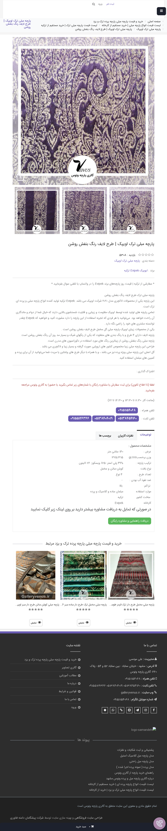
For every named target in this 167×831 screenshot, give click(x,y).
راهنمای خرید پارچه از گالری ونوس (134, 773)
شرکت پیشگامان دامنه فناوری (27, 818)
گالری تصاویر (69, 667)
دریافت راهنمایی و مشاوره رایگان (129, 521)
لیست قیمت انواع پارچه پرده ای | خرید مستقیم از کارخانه (121, 784)
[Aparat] (129, 710)
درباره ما (71, 683)
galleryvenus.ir (130, 692)
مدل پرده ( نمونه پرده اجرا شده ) (135, 767)
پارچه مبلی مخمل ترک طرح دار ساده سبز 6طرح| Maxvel (77, 604)
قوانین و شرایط (67, 691)
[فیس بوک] (154, 710)
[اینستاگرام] (146, 710)
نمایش (129, 623)
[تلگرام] (137, 710)
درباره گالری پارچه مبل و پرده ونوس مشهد (130, 778)
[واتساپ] (113, 710)
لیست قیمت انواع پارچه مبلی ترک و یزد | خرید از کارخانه (121, 790)
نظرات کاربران (125, 435)
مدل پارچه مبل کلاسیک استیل (137, 755)
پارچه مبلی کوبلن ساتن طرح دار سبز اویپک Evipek (32, 604)
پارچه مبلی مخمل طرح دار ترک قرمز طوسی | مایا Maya (125, 604)
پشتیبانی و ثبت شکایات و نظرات (135, 750)
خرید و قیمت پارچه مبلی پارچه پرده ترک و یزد (50, 659)
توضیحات (145, 434)
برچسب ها (105, 435)
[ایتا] (121, 710)
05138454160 (127, 418)
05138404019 (103, 418)
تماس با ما (70, 699)
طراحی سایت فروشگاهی (88, 818)
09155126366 (79, 418)
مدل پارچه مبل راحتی (141, 761)
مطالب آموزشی (67, 675)
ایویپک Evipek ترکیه (136, 270)
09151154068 (127, 410)
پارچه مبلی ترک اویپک (127, 260)
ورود (73, 707)
